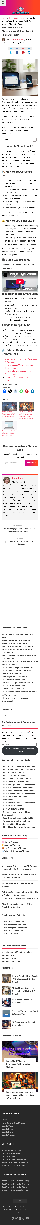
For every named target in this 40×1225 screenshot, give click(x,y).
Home (4, 18)
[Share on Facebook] (17, 51)
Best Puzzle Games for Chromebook (19, 794)
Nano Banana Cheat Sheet (13, 1123)
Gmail (4, 1120)
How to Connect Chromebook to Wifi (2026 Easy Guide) (8, 414)
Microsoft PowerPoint (11, 961)
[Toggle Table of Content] (33, 140)
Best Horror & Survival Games (16, 782)
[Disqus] (20, 581)
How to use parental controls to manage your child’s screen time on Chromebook (20, 1095)
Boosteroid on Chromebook (15, 824)
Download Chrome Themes (13, 1165)
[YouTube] (27, 1218)
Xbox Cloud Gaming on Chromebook (19, 827)
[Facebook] (13, 1218)
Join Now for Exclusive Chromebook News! (20, 750)
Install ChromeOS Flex (11, 1150)
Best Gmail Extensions (13, 931)
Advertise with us (11, 1209)
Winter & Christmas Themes (16, 851)
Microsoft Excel (9, 958)
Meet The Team (29, 1206)
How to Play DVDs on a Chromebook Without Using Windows (18, 1064)
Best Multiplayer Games (13, 809)
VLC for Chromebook (12, 673)
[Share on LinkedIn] (29, 51)
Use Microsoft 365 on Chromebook (17, 952)
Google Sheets (8, 1135)
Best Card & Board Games (14, 775)
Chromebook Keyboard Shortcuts (18, 667)
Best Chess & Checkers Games (17, 778)
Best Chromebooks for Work (14, 1187)
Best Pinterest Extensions (14, 925)
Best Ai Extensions (11, 934)
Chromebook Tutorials (18, 18)
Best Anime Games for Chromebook (19, 766)
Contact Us (16, 1206)
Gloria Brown (16, 40)
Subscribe (31, 463)
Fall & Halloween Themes (15, 848)
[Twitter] (16, 1218)
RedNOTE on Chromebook (14, 686)
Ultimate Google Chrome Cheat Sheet (19, 683)
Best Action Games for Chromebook (19, 769)
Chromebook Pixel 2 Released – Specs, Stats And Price (8, 433)
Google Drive (7, 1132)
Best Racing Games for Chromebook (19, 785)
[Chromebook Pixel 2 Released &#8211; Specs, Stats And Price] (9, 425)
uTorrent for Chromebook (14, 680)
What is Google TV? (10, 1156)
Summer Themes (12, 845)
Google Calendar (9, 1126)
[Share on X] (11, 51)
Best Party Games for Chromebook (18, 791)
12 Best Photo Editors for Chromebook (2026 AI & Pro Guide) (24, 991)
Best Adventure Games (13, 772)
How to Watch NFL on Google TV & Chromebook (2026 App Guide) (25, 979)
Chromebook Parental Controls (17, 670)
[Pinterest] (20, 1218)
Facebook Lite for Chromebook (17, 640)
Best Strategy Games (12, 806)
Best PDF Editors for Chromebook (18, 646)
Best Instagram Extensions (15, 928)
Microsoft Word (9, 955)
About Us (6, 1206)
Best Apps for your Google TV (15, 1162)
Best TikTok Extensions (13, 922)
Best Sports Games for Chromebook (19, 803)
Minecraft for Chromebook (15, 643)
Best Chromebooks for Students (16, 1184)
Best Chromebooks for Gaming (15, 1181)
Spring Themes (11, 842)
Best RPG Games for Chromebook (18, 788)
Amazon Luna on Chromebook (16, 821)
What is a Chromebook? (12, 1153)
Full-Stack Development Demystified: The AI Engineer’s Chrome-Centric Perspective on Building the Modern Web (20, 895)
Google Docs (7, 1129)
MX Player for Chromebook (15, 676)
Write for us (24, 1209)
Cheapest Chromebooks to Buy (15, 1190)
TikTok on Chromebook (13, 689)
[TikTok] (23, 1218)
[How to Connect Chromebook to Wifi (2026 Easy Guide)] (9, 406)
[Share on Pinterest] (23, 51)
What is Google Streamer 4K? (14, 1159)
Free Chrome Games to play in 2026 (19, 818)
